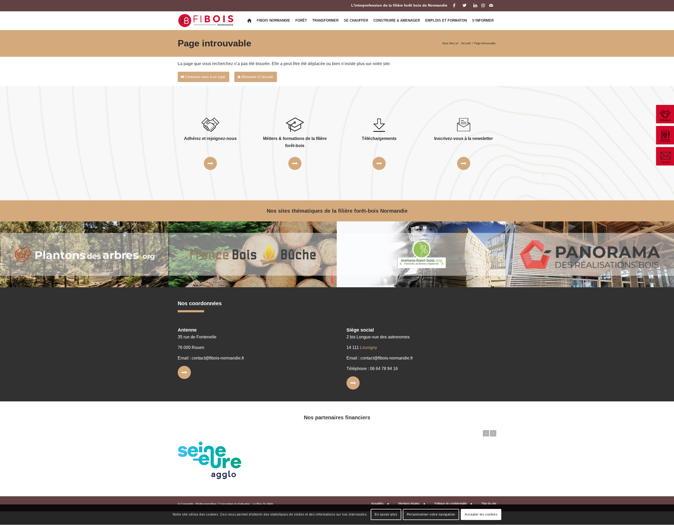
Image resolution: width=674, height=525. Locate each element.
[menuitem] (249, 20)
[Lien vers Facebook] (454, 5)
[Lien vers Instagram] (483, 5)
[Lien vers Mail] (491, 5)
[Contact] (665, 156)
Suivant (493, 433)
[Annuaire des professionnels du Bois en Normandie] (665, 135)
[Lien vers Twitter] (464, 5)
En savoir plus (386, 515)
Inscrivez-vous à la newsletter (463, 138)
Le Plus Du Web (262, 503)
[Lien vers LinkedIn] (475, 5)
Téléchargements (379, 138)
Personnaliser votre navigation (431, 515)
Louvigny (368, 347)
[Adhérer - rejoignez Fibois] (665, 114)
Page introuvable (214, 43)
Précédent (486, 433)
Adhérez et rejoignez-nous (210, 138)
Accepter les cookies (481, 515)
